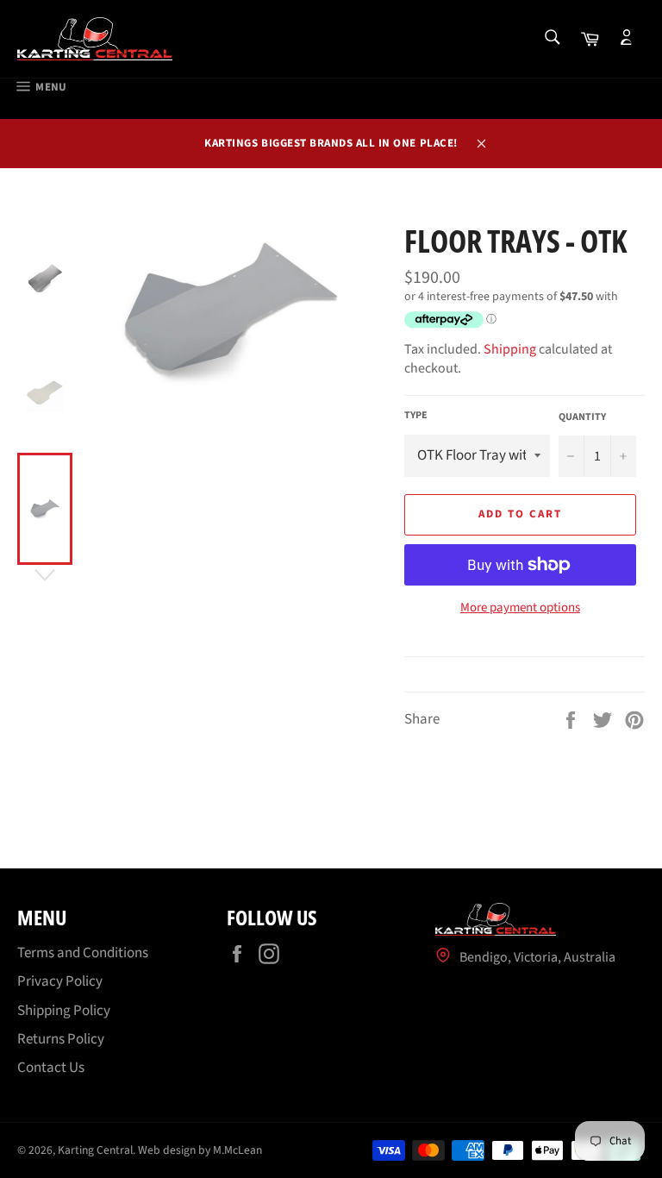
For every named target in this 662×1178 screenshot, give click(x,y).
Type (416, 416)
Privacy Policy (60, 981)
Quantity (582, 417)
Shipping (510, 349)
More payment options (520, 608)
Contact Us (50, 1067)
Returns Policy (60, 1039)
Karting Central (95, 1150)
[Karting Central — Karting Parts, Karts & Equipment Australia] (94, 38)
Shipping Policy (63, 1010)
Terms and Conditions (82, 953)
